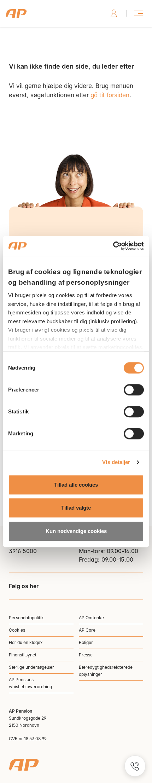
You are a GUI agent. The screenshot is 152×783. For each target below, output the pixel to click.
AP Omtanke (91, 617)
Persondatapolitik (26, 617)
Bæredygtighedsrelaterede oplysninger (106, 671)
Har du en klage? (25, 642)
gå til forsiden (109, 95)
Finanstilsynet (22, 654)
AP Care (87, 630)
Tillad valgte (76, 508)
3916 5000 (23, 551)
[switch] (134, 389)
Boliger (86, 642)
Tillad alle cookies (76, 485)
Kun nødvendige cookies (76, 531)
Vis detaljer (116, 462)
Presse (86, 654)
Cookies (17, 630)
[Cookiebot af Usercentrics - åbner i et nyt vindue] (113, 245)
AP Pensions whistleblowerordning (30, 683)
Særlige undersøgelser (31, 667)
